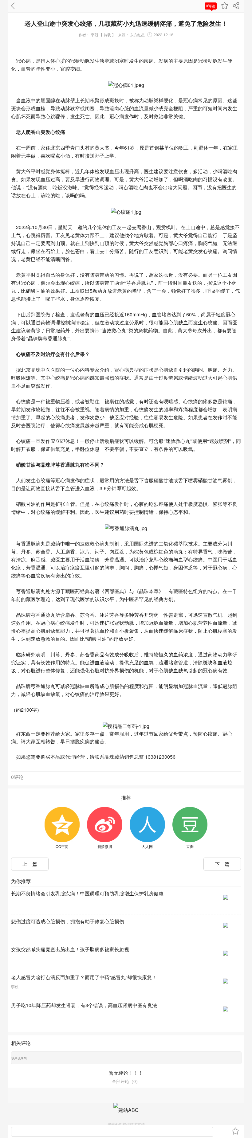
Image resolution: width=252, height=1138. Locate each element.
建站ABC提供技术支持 (126, 1124)
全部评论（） (126, 1081)
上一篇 (29, 863)
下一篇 (222, 863)
